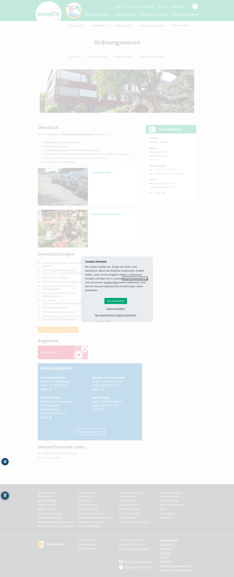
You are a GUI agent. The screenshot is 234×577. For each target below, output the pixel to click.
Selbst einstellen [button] (115, 308)
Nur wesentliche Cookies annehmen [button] (115, 315)
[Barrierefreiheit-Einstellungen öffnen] (5, 495)
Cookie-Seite (111, 282)
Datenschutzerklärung (135, 278)
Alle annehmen (115, 301)
